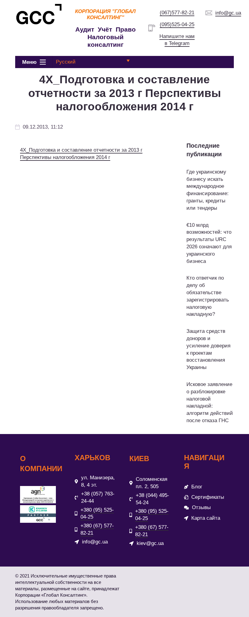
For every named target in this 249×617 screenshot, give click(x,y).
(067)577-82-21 (177, 13)
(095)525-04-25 (177, 24)
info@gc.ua (228, 13)
